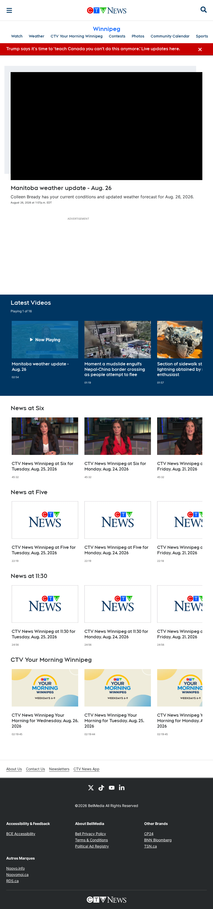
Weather (36, 36)
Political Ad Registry (92, 846)
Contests (117, 36)
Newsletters (59, 769)
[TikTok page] (101, 787)
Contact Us (35, 769)
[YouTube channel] (112, 787)
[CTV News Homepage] (106, 10)
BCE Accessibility (20, 833)
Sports (202, 36)
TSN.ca (150, 846)
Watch (17, 36)
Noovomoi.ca (17, 874)
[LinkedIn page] (122, 787)
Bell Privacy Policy (90, 833)
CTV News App (86, 769)
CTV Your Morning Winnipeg (77, 36)
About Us (14, 769)
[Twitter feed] (91, 787)
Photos (138, 36)
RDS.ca (12, 881)
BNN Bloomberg (158, 840)
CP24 (149, 833)
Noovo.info (15, 868)
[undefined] (45, 350)
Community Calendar (170, 36)
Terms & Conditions (91, 840)
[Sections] (9, 10)
